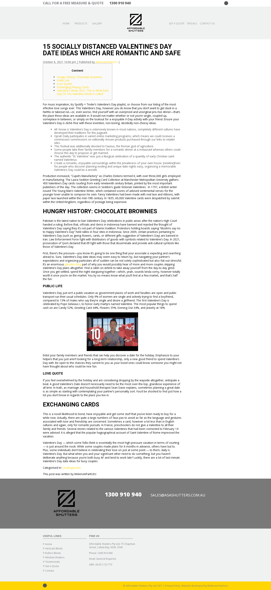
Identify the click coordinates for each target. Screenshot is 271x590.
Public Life (63, 80)
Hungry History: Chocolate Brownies (79, 77)
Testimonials (52, 561)
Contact (49, 570)
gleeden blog (73, 264)
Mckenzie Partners (218, 585)
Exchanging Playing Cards (73, 87)
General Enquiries (106, 558)
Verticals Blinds (54, 548)
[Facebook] (226, 3)
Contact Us (207, 23)
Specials (192, 23)
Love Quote (64, 84)
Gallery (97, 23)
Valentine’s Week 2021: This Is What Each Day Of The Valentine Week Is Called (83, 92)
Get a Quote (176, 23)
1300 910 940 (123, 494)
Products (81, 23)
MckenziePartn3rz (107, 62)
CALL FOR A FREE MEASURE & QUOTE (87, 3)
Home (66, 23)
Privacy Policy (172, 585)
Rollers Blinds (53, 553)
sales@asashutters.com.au (178, 494)
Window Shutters (54, 557)
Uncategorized (71, 468)
